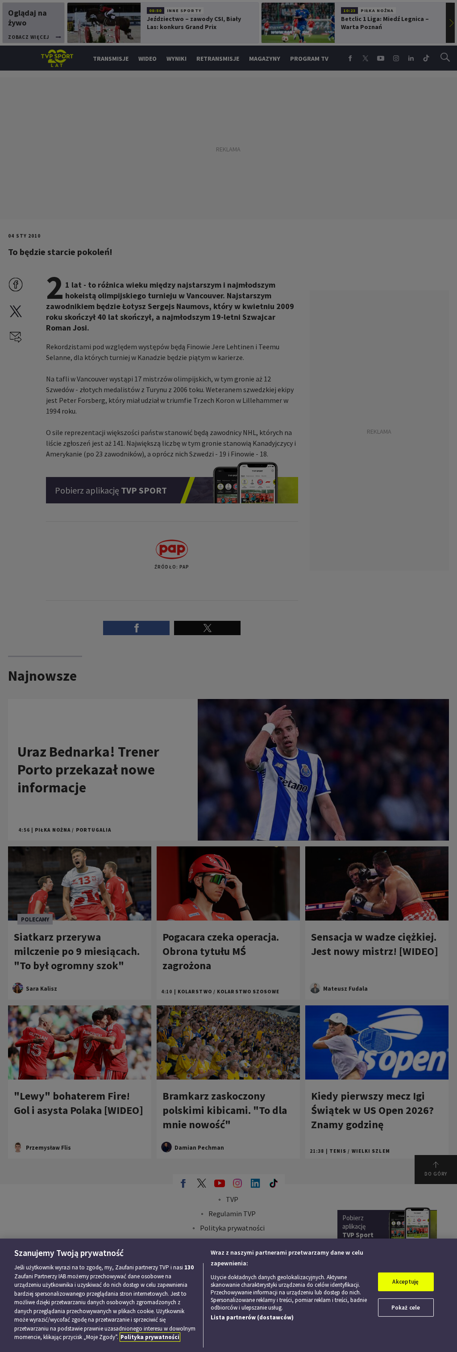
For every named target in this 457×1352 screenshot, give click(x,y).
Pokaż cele (405, 1307)
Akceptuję (405, 1281)
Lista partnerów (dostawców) (252, 1317)
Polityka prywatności (149, 1337)
